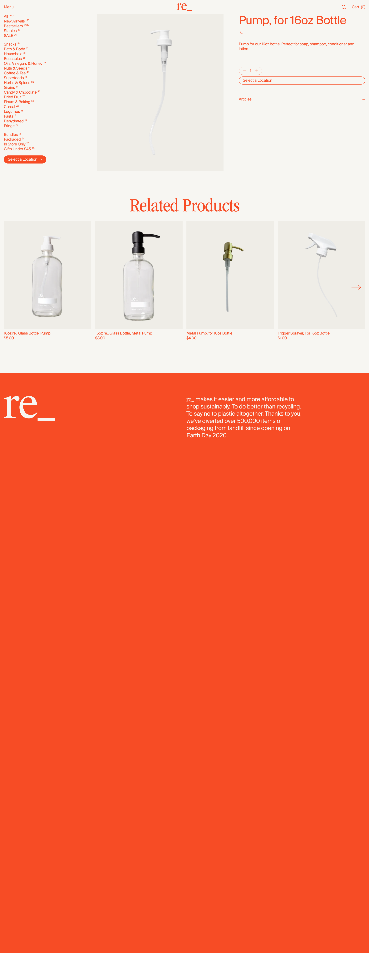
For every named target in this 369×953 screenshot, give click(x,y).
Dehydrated (14, 121)
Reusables (13, 58)
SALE (8, 35)
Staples (10, 31)
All (6, 16)
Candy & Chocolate (20, 92)
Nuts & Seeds (15, 68)
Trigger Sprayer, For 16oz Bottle (304, 333)
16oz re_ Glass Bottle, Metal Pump (123, 333)
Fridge (9, 126)
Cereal (9, 107)
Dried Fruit (12, 97)
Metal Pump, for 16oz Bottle (209, 333)
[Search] (344, 7)
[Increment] (256, 71)
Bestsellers (13, 26)
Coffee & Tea (15, 73)
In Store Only (14, 144)
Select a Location (257, 80)
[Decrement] (244, 71)
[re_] (184, 7)
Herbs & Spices (17, 83)
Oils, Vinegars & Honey (23, 63)
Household (13, 54)
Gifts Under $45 (17, 149)
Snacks (10, 44)
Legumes (12, 111)
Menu (9, 7)
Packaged (12, 139)
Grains (9, 87)
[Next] (356, 287)
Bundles (11, 134)
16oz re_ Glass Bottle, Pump (27, 333)
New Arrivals (14, 21)
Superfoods (14, 78)
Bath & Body (14, 49)
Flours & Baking (17, 102)
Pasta (8, 116)
